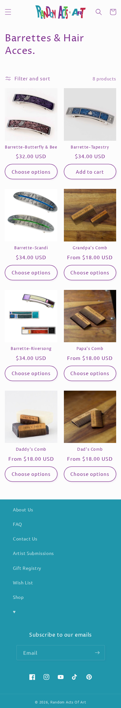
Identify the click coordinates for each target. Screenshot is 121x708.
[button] (8, 12)
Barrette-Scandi (31, 248)
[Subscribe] (97, 652)
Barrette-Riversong (31, 349)
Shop (18, 597)
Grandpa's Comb (90, 248)
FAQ (17, 524)
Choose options (31, 172)
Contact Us (25, 538)
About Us (23, 509)
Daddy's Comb (31, 449)
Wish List (23, 582)
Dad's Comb (90, 449)
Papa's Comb (90, 349)
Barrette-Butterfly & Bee (31, 147)
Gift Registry (27, 568)
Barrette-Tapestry (90, 147)
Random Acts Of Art (68, 701)
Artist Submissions (33, 553)
